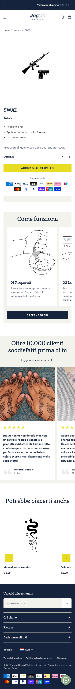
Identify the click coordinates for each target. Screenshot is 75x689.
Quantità (8, 156)
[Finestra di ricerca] (62, 17)
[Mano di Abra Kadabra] (31, 536)
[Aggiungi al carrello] (9, 558)
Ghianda (66, 567)
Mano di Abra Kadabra (17, 567)
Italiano (7, 649)
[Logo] (37, 17)
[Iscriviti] (67, 603)
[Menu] (5, 17)
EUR (27, 649)
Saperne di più (37, 315)
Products (18, 30)
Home (7, 30)
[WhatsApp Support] (66, 680)
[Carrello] (69, 17)
